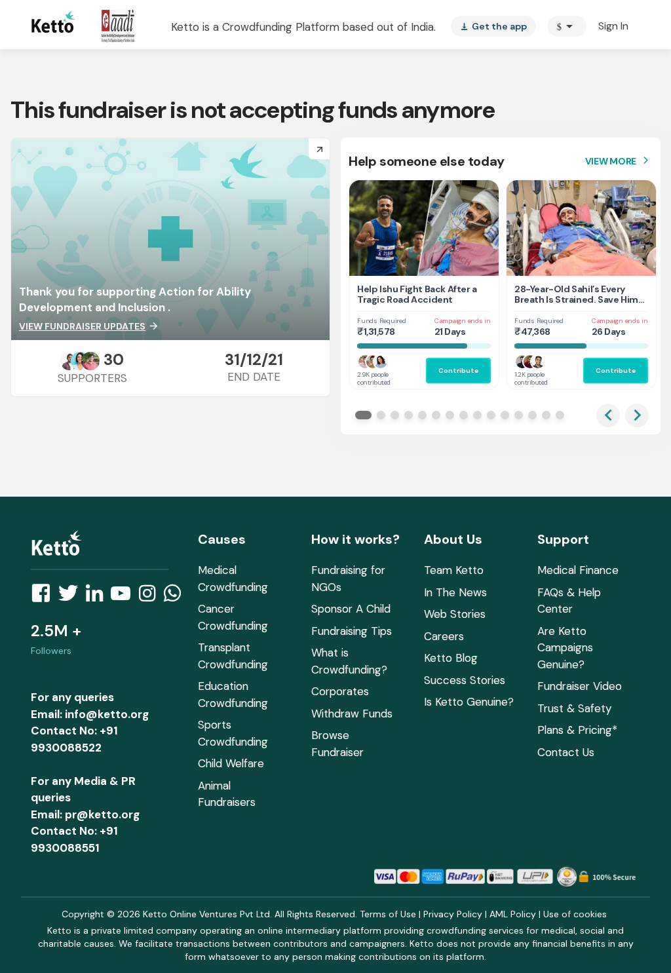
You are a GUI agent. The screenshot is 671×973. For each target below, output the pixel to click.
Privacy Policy (453, 914)
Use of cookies (575, 914)
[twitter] (72, 597)
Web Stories (455, 614)
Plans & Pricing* (577, 730)
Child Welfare (231, 763)
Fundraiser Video (579, 686)
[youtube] (124, 597)
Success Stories (464, 680)
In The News (455, 592)
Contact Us (565, 752)
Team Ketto (454, 570)
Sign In (613, 26)
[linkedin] (98, 597)
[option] (567, 26)
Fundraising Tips (351, 631)
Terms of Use (388, 914)
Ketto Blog (451, 658)
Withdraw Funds (352, 713)
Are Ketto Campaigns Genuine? (565, 648)
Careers (444, 636)
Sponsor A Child (351, 608)
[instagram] (151, 597)
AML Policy (513, 914)
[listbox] (493, 26)
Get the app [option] (493, 26)
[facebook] (44, 597)
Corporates (340, 691)
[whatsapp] (176, 597)
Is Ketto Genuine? (469, 702)
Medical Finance (578, 570)
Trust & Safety (574, 708)
